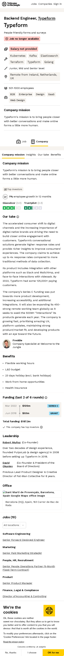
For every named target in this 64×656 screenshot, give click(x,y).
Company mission (13, 154)
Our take (43, 154)
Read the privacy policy (13, 642)
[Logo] (11, 4)
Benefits (56, 154)
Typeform (46, 18)
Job (24, 141)
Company (42, 141)
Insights (31, 154)
